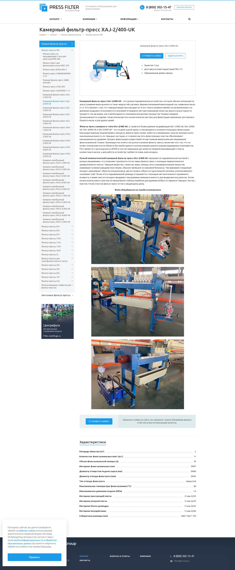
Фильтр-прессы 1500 (51, 246)
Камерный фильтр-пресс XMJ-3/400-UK (57, 142)
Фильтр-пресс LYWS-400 (54, 87)
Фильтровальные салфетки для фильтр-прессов (56, 286)
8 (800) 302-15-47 (158, 7)
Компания (89, 19)
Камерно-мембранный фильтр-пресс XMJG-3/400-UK (56, 207)
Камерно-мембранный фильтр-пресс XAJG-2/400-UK (56, 168)
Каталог (55, 19)
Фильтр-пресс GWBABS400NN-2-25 (57, 74)
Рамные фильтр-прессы (54, 44)
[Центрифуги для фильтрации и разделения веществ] (57, 321)
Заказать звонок (184, 7)
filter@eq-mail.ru (182, 561)
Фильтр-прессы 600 (50, 273)
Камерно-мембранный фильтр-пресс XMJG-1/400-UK (56, 194)
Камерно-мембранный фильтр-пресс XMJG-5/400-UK (56, 220)
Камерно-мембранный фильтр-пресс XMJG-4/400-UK (56, 214)
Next (129, 68)
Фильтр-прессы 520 (50, 281)
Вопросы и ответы (120, 556)
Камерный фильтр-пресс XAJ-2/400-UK (56, 102)
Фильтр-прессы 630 (50, 226)
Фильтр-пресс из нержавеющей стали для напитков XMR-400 (54, 56)
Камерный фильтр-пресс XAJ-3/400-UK (56, 109)
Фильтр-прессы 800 (50, 230)
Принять (34, 557)
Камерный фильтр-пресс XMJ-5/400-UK (57, 155)
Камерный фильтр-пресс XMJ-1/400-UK (57, 128)
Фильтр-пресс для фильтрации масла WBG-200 (56, 64)
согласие (43, 527)
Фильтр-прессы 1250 (51, 242)
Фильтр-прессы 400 (50, 50)
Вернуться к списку (53, 527)
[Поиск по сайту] (189, 19)
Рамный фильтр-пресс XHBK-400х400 (56, 81)
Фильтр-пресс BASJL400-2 (55, 69)
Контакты (167, 19)
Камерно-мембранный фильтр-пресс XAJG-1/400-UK (56, 161)
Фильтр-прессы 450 (50, 265)
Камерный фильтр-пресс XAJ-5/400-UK (56, 122)
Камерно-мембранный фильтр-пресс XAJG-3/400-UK (56, 174)
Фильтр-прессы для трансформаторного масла (54, 259)
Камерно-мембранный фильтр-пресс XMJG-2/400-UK (56, 201)
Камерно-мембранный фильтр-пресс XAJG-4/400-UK (56, 181)
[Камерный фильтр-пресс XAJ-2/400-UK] (109, 68)
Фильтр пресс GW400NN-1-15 (56, 91)
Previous (88, 68)
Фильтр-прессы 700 (50, 277)
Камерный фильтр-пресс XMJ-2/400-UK (57, 135)
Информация (129, 19)
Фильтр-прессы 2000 (51, 250)
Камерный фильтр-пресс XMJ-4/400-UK (57, 148)
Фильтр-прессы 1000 (51, 238)
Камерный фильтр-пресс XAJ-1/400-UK (56, 96)
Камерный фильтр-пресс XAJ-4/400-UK (56, 115)
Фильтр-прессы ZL (50, 254)
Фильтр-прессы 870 (50, 234)
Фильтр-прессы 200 (50, 269)
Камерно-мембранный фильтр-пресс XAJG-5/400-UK (56, 187)
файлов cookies (27, 530)
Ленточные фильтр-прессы (55, 295)
